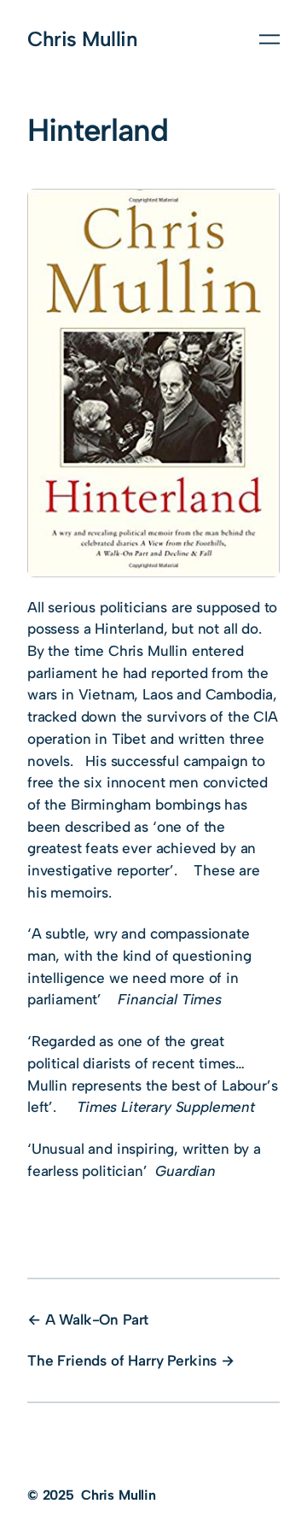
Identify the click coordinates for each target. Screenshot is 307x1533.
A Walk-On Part (96, 1319)
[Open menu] (269, 39)
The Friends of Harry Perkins (122, 1360)
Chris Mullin (82, 38)
